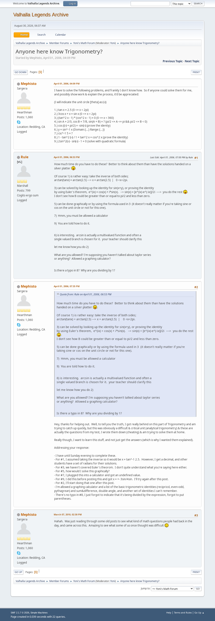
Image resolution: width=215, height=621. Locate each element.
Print (196, 72)
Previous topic (173, 61)
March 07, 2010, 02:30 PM (68, 514)
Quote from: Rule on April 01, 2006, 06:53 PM (85, 294)
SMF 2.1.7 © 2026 (20, 612)
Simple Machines (39, 612)
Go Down (20, 72)
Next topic (192, 61)
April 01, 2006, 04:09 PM (67, 83)
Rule (24, 157)
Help (168, 612)
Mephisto (29, 83)
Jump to (145, 588)
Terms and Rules (183, 612)
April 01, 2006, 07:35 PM (67, 286)
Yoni (112, 43)
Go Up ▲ (199, 612)
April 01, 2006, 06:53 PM (67, 157)
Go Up (18, 572)
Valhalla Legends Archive (40, 14)
